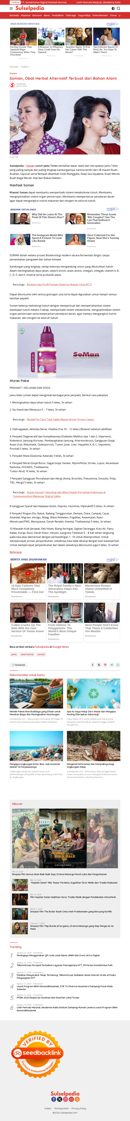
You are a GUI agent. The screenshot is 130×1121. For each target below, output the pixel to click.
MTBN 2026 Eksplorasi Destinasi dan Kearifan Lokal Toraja (48, 997)
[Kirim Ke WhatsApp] (118, 665)
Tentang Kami (61, 1108)
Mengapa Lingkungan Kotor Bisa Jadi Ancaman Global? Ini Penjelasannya (35, 765)
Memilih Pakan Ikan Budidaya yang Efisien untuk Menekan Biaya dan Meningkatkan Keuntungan (35, 713)
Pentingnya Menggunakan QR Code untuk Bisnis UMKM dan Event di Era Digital (58, 955)
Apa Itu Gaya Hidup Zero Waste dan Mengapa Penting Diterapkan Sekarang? (91, 713)
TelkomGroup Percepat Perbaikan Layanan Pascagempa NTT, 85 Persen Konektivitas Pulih (65, 965)
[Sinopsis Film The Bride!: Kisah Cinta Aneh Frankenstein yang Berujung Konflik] (20, 914)
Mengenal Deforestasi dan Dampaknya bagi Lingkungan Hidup (90, 765)
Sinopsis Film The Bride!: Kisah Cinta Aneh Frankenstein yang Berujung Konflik (71, 911)
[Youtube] (71, 1099)
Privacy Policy (79, 1108)
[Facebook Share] (92, 665)
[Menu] (12, 8)
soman (41, 654)
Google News (60, 647)
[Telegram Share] (111, 665)
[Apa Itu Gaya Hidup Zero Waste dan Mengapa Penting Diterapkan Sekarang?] (93, 694)
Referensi (16, 552)
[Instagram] (65, 1099)
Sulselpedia (21, 84)
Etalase (13, 73)
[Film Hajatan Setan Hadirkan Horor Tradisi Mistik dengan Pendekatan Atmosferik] (20, 899)
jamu (14, 654)
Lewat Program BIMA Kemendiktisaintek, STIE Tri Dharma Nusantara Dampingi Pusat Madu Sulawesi (65, 988)
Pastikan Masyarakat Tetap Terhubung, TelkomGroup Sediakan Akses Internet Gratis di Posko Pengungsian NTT (66, 976)
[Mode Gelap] (113, 8)
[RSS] (77, 1099)
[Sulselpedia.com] (29, 8)
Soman (30, 165)
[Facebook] (53, 1099)
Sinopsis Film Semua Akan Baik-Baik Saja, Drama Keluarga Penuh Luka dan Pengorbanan (59, 874)
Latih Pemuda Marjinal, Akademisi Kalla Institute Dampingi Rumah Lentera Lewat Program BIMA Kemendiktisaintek (67, 1009)
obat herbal (27, 654)
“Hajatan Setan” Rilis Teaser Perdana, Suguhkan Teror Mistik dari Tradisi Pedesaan (74, 882)
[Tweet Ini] (99, 665)
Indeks (48, 1108)
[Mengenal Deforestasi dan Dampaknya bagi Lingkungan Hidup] (93, 746)
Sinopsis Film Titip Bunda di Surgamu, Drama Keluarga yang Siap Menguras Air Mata (72, 927)
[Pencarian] (118, 8)
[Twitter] (59, 1099)
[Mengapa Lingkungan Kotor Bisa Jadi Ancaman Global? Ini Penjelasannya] (36, 746)
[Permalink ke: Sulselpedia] (12, 84)
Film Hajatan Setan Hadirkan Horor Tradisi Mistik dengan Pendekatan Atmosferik (73, 897)
